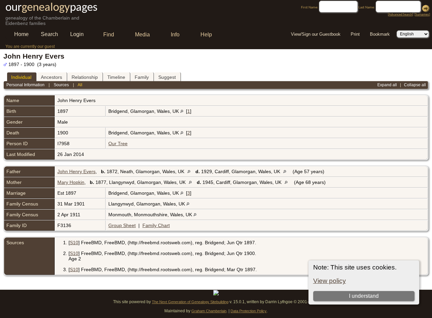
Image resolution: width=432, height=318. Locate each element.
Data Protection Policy (249, 311)
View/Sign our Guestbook (316, 34)
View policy (329, 280)
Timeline (116, 77)
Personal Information (25, 85)
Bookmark (380, 34)
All (80, 85)
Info (175, 34)
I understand (364, 296)
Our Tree (118, 143)
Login (77, 34)
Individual (21, 77)
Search (49, 34)
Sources (61, 85)
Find (108, 34)
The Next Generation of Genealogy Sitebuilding (190, 302)
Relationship (85, 77)
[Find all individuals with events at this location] (181, 111)
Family (142, 77)
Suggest (167, 77)
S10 (74, 242)
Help (206, 34)
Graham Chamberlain (208, 311)
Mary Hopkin (70, 182)
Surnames (422, 15)
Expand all (387, 85)
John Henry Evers (76, 171)
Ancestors (51, 77)
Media (142, 34)
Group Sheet (122, 225)
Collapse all (415, 85)
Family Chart (156, 225)
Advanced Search (400, 15)
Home (21, 34)
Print (355, 34)
